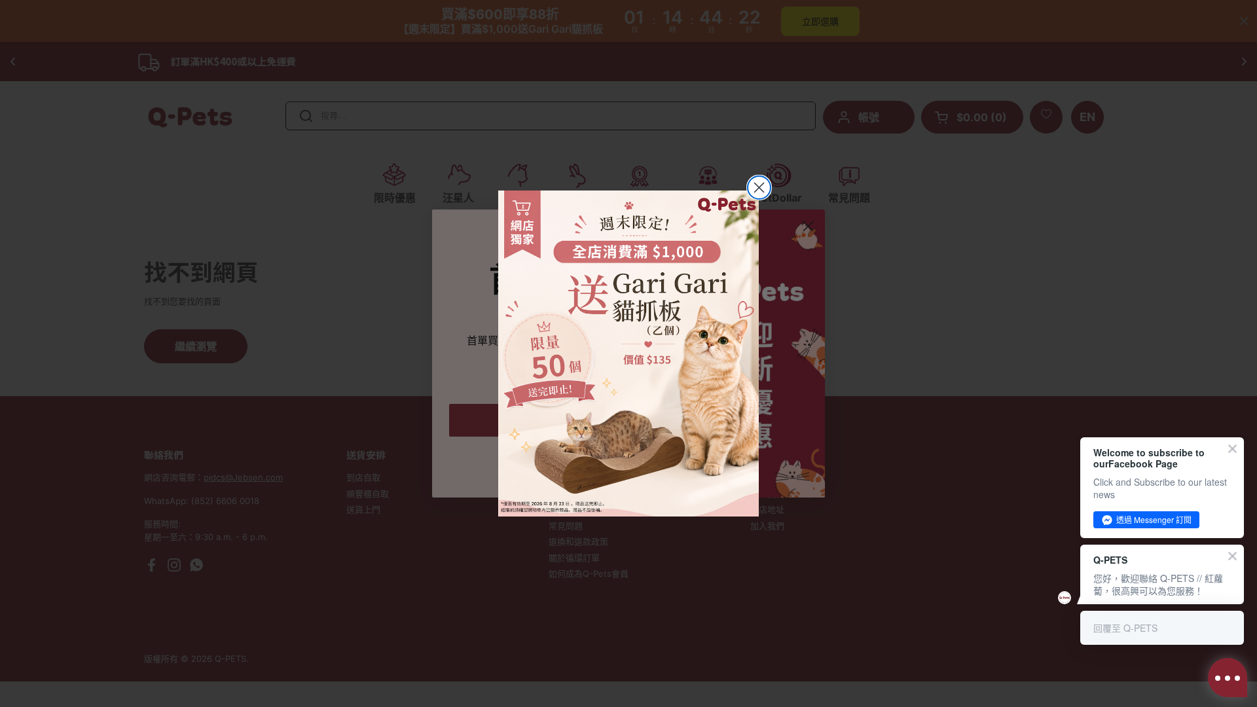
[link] (628, 353)
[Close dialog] (759, 187)
